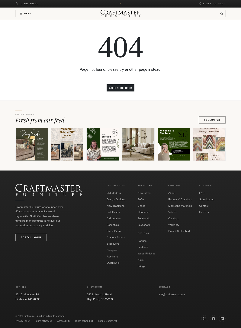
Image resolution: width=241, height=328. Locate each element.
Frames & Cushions (180, 199)
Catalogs (173, 218)
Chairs (141, 205)
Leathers (143, 247)
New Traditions (115, 205)
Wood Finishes (146, 253)
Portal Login (31, 237)
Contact (203, 205)
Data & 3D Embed (179, 231)
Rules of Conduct (84, 321)
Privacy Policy (22, 321)
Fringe (141, 266)
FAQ (201, 192)
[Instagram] (204, 318)
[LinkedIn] (222, 318)
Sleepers (112, 250)
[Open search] (222, 13)
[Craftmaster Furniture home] (121, 13)
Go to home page (120, 87)
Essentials (113, 224)
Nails (140, 259)
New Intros (144, 192)
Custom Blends (116, 237)
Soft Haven (113, 212)
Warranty (173, 224)
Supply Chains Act (107, 321)
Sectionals (144, 218)
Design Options (116, 199)
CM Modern (114, 192)
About (171, 192)
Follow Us (212, 120)
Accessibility (63, 321)
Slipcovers (113, 243)
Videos (172, 212)
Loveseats (144, 224)
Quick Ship (113, 262)
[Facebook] (213, 318)
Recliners (112, 256)
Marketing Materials (180, 205)
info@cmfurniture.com (172, 294)
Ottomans (143, 212)
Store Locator (207, 199)
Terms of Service (43, 321)
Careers (204, 212)
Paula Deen (114, 231)
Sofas (141, 199)
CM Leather (114, 218)
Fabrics (142, 240)
